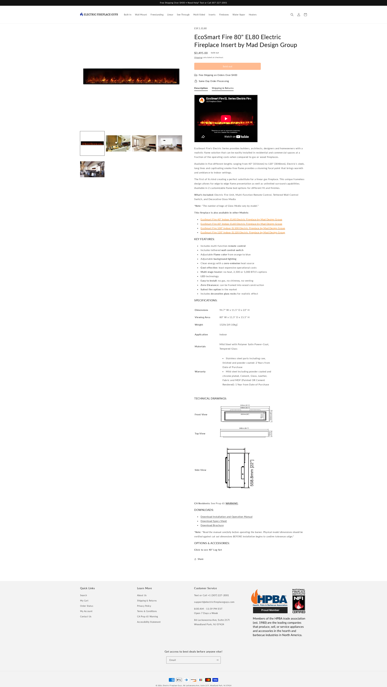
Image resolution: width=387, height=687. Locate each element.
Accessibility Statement (149, 622)
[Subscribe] (217, 660)
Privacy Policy (144, 606)
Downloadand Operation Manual (226, 516)
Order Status (86, 606)
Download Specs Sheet (214, 520)
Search (83, 595)
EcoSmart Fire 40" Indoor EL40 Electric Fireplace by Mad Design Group (241, 219)
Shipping (198, 57)
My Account (86, 611)
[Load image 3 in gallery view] (144, 143)
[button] (292, 14)
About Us (142, 595)
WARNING (232, 503)
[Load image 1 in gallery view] (92, 143)
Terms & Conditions (147, 611)
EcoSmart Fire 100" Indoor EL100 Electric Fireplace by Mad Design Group (243, 228)
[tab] (201, 88)
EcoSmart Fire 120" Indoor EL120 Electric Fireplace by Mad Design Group (243, 232)
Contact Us (85, 616)
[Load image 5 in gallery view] (92, 169)
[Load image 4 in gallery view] (170, 143)
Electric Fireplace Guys (172, 685)
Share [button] (200, 559)
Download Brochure (212, 525)
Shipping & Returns (147, 600)
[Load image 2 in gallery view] (118, 143)
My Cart (84, 600)
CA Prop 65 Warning (147, 616)
